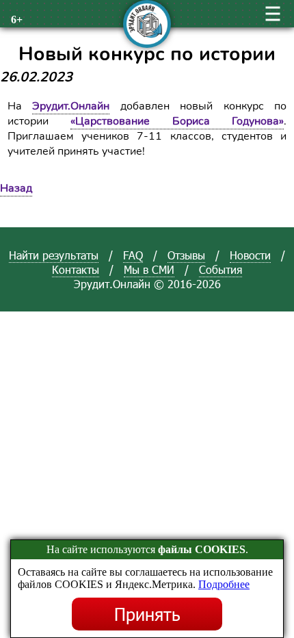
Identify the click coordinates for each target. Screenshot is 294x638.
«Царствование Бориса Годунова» (177, 121)
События (220, 269)
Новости (250, 255)
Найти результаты (53, 255)
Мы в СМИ (149, 269)
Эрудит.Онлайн (70, 106)
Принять (147, 614)
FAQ (133, 255)
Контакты (75, 269)
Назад (16, 188)
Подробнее (224, 584)
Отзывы (186, 255)
